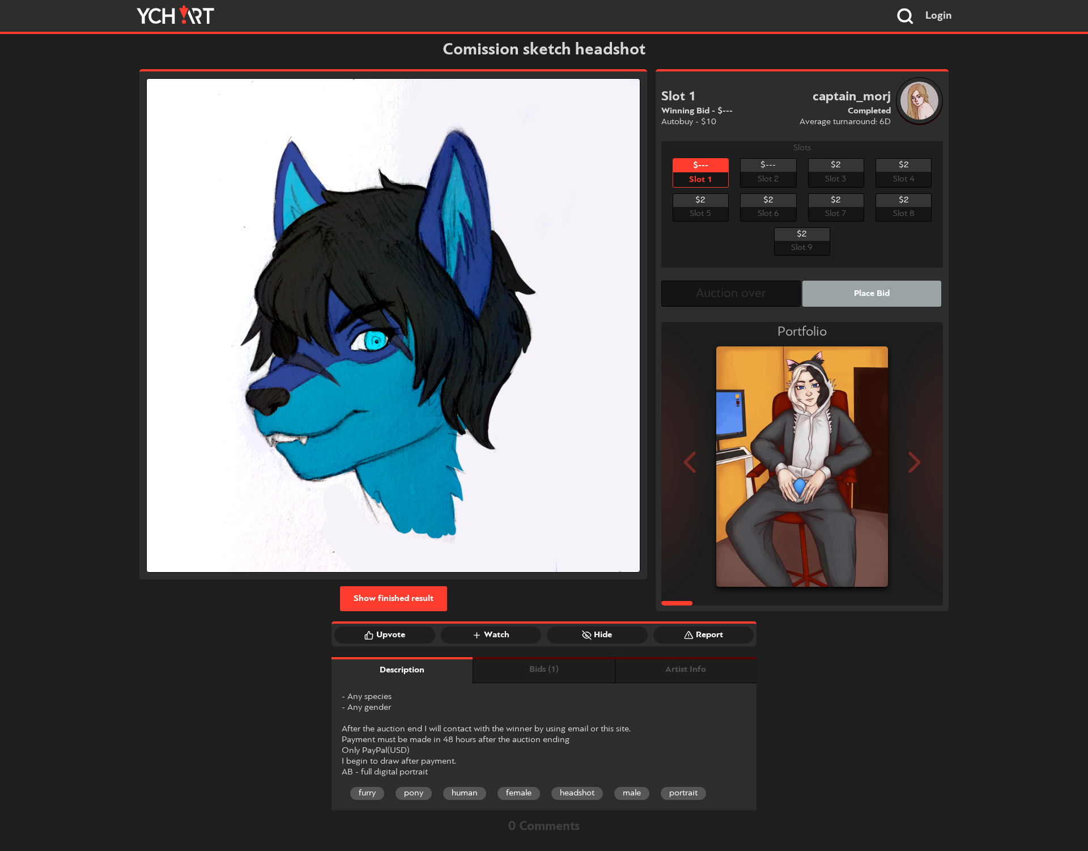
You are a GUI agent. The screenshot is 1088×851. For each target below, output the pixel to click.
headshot (577, 793)
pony (413, 793)
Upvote (390, 635)
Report (709, 635)
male (632, 793)
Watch (496, 635)
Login (938, 16)
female (519, 793)
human (465, 793)
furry (367, 793)
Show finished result (394, 598)
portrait (683, 793)
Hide (603, 635)
